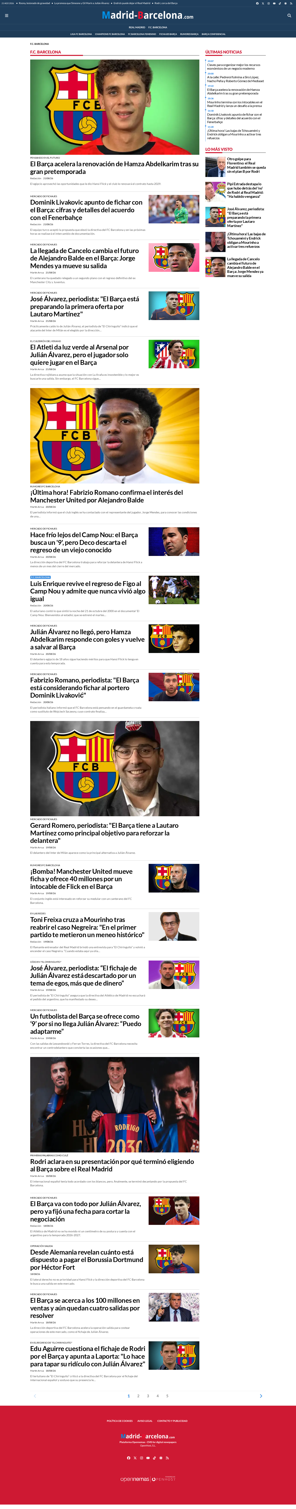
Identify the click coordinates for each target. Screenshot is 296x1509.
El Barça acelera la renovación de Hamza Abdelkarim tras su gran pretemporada (114, 167)
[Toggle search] (289, 15)
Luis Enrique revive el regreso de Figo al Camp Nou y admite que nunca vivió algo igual (87, 591)
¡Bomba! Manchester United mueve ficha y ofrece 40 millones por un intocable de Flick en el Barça (81, 878)
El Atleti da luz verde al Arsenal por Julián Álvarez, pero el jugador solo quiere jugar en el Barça (79, 354)
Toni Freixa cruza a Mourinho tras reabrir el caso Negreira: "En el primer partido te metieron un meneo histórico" (87, 927)
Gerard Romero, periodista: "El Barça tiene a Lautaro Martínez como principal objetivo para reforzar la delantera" (104, 832)
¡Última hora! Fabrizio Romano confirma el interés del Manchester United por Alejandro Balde (106, 496)
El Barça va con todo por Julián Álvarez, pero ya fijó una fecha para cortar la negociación (85, 1211)
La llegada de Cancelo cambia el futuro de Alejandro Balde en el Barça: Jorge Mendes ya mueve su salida (84, 258)
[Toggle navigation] (6, 15)
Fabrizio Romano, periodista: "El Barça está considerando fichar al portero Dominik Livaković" (84, 687)
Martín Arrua (37, 272)
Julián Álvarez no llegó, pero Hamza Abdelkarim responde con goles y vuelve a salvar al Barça (87, 639)
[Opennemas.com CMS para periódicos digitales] (148, 1483)
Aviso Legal (145, 1420)
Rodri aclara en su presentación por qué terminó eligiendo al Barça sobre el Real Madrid (112, 1165)
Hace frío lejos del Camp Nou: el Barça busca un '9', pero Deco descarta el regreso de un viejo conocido (84, 542)
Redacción (36, 178)
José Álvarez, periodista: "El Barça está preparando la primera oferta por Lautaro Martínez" (84, 306)
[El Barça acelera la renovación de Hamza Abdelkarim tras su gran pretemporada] (114, 107)
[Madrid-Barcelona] (148, 15)
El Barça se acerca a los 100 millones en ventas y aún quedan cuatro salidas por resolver (85, 1307)
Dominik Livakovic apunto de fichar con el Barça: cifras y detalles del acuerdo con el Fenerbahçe (86, 209)
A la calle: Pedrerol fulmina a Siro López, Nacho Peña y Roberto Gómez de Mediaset (235, 79)
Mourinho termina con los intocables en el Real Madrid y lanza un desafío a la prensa (234, 104)
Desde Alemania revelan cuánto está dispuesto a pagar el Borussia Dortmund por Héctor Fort (86, 1259)
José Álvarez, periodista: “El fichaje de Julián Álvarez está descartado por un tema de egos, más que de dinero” (83, 975)
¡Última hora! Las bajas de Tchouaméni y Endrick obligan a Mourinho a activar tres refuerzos (234, 134)
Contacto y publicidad (172, 1420)
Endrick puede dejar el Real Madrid (131, 3)
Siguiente (261, 1396)
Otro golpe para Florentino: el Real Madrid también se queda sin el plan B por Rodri (246, 165)
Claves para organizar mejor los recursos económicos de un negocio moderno (233, 66)
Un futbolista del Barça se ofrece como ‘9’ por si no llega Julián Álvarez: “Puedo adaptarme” (85, 1023)
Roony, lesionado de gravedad (34, 3)
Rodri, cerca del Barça (165, 3)
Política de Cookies (120, 1420)
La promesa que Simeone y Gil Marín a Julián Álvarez (81, 3)
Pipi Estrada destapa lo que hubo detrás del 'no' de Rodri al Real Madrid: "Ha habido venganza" (245, 190)
